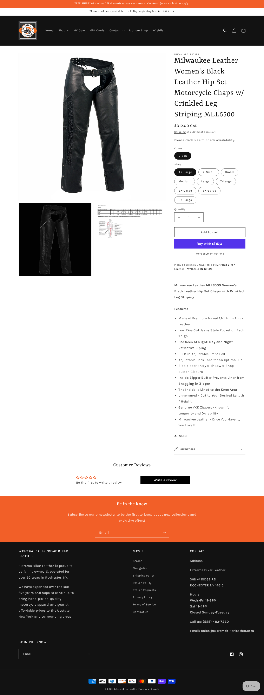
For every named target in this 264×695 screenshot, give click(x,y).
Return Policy (142, 583)
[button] (63, 30)
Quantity (179, 209)
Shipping (180, 131)
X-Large (226, 181)
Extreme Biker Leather (126, 689)
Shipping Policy (144, 575)
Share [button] (183, 436)
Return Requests (144, 590)
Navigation (140, 568)
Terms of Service (144, 604)
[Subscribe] (164, 533)
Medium (185, 181)
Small (229, 172)
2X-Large (185, 190)
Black (183, 155)
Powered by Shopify (148, 689)
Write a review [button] (165, 480)
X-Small (209, 172)
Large (205, 181)
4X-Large (185, 172)
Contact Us (140, 612)
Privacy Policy (142, 597)
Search (138, 561)
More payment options (210, 253)
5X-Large (185, 200)
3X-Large (209, 190)
